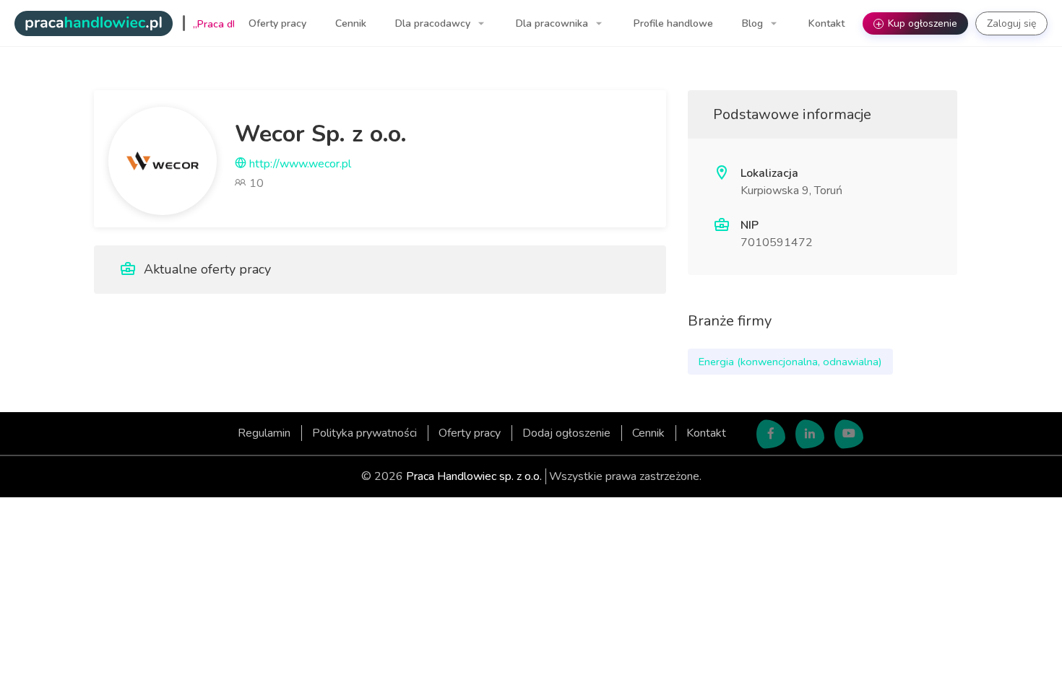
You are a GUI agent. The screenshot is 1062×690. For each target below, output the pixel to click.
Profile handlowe (673, 23)
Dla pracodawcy (434, 23)
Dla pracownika (553, 23)
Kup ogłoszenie (917, 23)
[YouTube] (848, 434)
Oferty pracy (277, 23)
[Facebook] (770, 434)
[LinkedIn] (809, 434)
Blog (754, 23)
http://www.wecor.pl (298, 164)
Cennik (350, 23)
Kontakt (826, 23)
